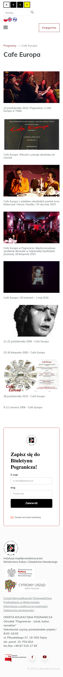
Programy (10, 45)
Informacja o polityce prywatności (26, 606)
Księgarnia (49, 27)
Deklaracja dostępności (19, 610)
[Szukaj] (32, 12)
